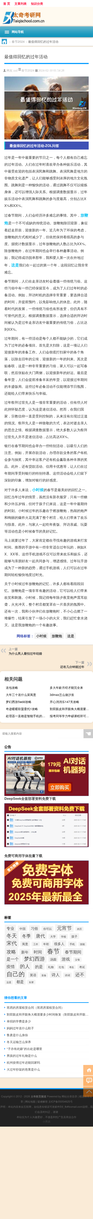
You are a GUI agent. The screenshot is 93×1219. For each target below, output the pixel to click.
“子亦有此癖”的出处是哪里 (24, 1048)
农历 (79, 928)
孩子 (74, 936)
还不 (79, 974)
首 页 (6, 3)
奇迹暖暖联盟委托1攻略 (22, 709)
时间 (38, 952)
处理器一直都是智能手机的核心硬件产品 (27, 716)
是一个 (12, 959)
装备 (44, 975)
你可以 (47, 929)
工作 (35, 944)
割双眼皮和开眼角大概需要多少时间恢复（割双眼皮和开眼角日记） (71, 709)
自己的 (15, 973)
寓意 (25, 943)
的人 (25, 966)
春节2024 (18, 41)
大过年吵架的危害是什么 (23, 1069)
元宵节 (64, 927)
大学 (53, 936)
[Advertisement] (46, 1173)
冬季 (26, 936)
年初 (46, 944)
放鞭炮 (57, 635)
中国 (22, 928)
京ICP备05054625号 (60, 1101)
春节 (53, 950)
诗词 (67, 975)
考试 (82, 967)
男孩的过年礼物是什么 (22, 1055)
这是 (15, 265)
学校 (63, 936)
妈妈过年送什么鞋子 (20, 1028)
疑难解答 (42, 1101)
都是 (20, 981)
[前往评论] (88, 1080)
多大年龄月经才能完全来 (66, 687)
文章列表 (20, 3)
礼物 (51, 967)
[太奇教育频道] (46, 16)
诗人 (55, 974)
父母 (77, 959)
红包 (61, 967)
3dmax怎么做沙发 (62, 694)
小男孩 (46, 1121)
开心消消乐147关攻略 (64, 702)
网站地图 (30, 1101)
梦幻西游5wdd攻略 (18, 702)
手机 (72, 944)
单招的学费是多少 (19, 1021)
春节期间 (73, 952)
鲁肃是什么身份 (17, 1035)
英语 (33, 974)
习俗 (34, 928)
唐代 (40, 935)
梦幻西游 (34, 958)
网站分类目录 (69, 1096)
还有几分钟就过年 (72, 666)
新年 (25, 952)
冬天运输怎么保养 (19, 1042)
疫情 (10, 966)
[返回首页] (88, 1070)
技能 (82, 944)
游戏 (66, 959)
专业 (10, 928)
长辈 (31, 982)
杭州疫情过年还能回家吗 (23, 1062)
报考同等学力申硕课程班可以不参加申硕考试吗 (71, 716)
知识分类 (37, 3)
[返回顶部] (88, 1091)
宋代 (11, 943)
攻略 (11, 951)
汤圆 (53, 959)
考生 (71, 967)
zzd (15, 70)
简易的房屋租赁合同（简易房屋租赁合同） (35, 1007)
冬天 (11, 935)
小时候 (38, 489)
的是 (39, 966)
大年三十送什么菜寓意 (21, 694)
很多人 (59, 943)
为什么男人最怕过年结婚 (25, 653)
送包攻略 (12, 687)
